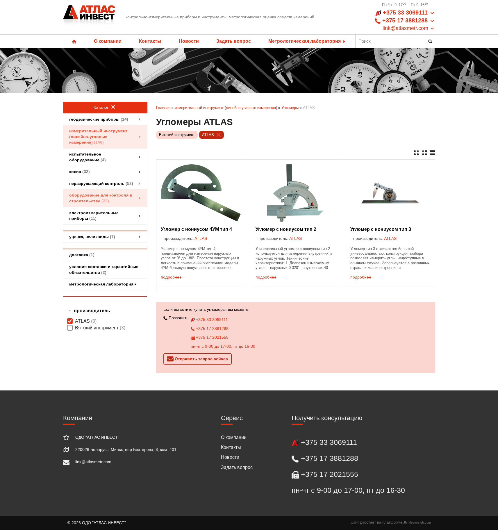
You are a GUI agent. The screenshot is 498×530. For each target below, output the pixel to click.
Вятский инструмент (177, 135)
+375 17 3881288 (212, 328)
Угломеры (290, 108)
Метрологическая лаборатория (305, 41)
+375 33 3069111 (211, 319)
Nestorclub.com (419, 522)
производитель (92, 310)
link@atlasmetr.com (93, 461)
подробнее (171, 277)
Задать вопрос (233, 41)
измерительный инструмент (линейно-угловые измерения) (226, 108)
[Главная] (89, 17)
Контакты (150, 41)
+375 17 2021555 (212, 337)
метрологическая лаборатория (101, 284)
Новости (189, 41)
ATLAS (208, 135)
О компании (108, 41)
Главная (163, 108)
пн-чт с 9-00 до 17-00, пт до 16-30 (223, 346)
